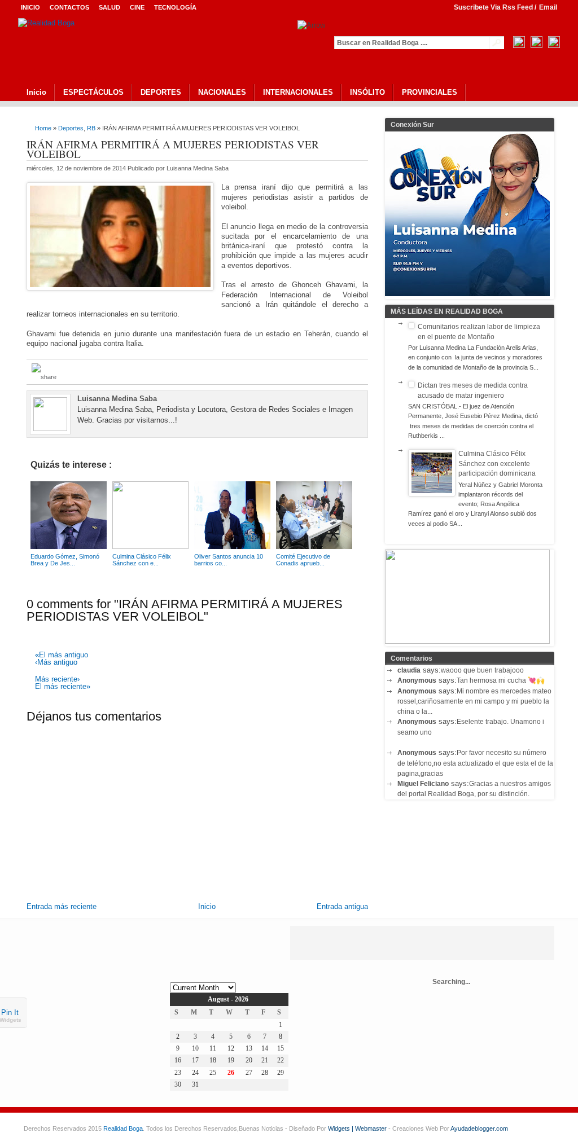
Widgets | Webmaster (358, 1128)
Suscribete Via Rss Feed (493, 7)
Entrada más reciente (62, 906)
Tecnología (175, 7)
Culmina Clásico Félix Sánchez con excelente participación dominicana (497, 463)
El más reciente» (62, 687)
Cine (137, 7)
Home (43, 128)
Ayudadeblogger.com (479, 1128)
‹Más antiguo (56, 662)
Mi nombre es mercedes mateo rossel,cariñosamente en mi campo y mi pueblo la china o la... (474, 701)
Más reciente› (57, 679)
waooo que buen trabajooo (482, 670)
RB (91, 128)
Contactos (69, 7)
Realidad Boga (123, 1128)
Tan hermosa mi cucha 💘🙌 (501, 680)
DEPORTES (161, 92)
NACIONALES (222, 92)
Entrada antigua (342, 906)
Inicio (30, 7)
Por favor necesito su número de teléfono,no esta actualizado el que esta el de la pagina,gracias (475, 763)
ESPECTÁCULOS (93, 92)
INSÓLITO (367, 92)
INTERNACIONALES (298, 92)
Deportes (71, 128)
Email (548, 7)
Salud (109, 7)
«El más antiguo (61, 655)
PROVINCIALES (429, 92)
